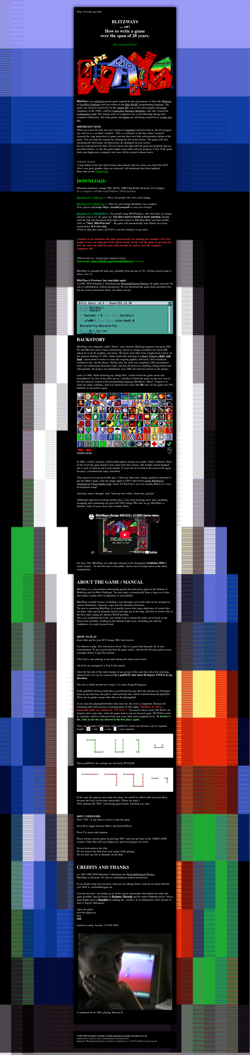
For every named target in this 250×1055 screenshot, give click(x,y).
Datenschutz (124, 1038)
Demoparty (149, 563)
